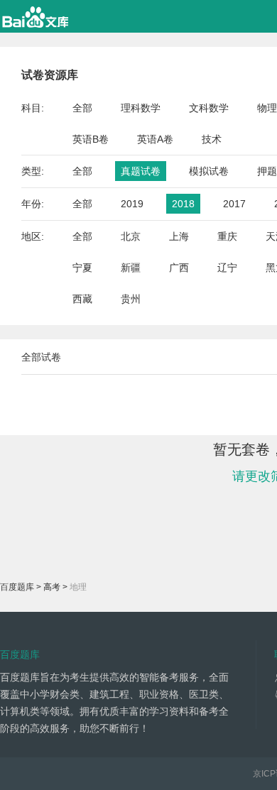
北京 (131, 236)
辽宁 (227, 267)
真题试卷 (141, 171)
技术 (212, 139)
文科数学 (209, 108)
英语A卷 (155, 139)
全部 (82, 108)
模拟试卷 (209, 171)
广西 (179, 267)
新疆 (131, 267)
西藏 (82, 299)
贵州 (131, 299)
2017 (234, 203)
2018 (183, 203)
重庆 (227, 236)
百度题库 (17, 587)
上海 (179, 236)
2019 (132, 203)
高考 (51, 587)
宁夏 (82, 267)
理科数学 (141, 108)
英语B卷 (90, 139)
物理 (267, 108)
